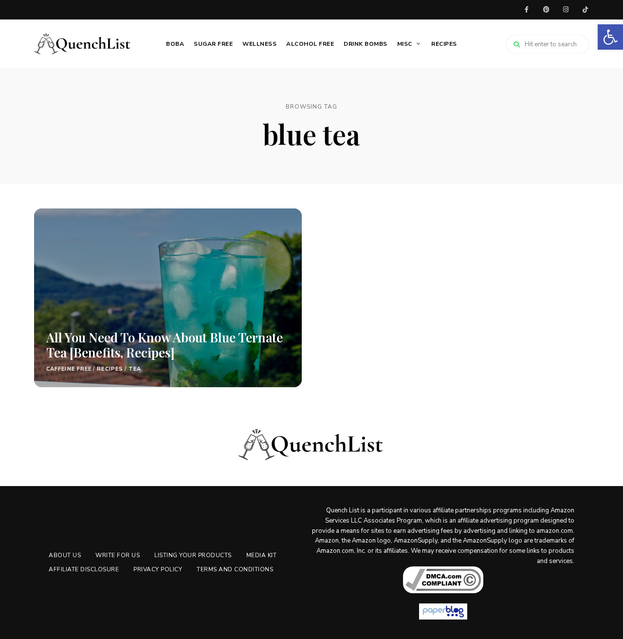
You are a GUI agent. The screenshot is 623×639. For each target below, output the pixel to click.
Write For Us (117, 555)
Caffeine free (69, 369)
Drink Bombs (365, 44)
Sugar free (213, 44)
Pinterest (546, 9)
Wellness (259, 44)
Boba (175, 44)
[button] (610, 37)
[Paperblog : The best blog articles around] (443, 611)
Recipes (444, 44)
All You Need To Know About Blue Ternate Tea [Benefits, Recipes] (164, 345)
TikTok (585, 9)
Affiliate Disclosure (84, 569)
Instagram (565, 9)
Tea (134, 369)
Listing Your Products (193, 555)
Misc (404, 44)
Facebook (526, 9)
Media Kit (261, 555)
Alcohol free (310, 44)
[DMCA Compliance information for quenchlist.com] (443, 579)
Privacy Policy (157, 569)
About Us (65, 555)
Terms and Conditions (235, 569)
